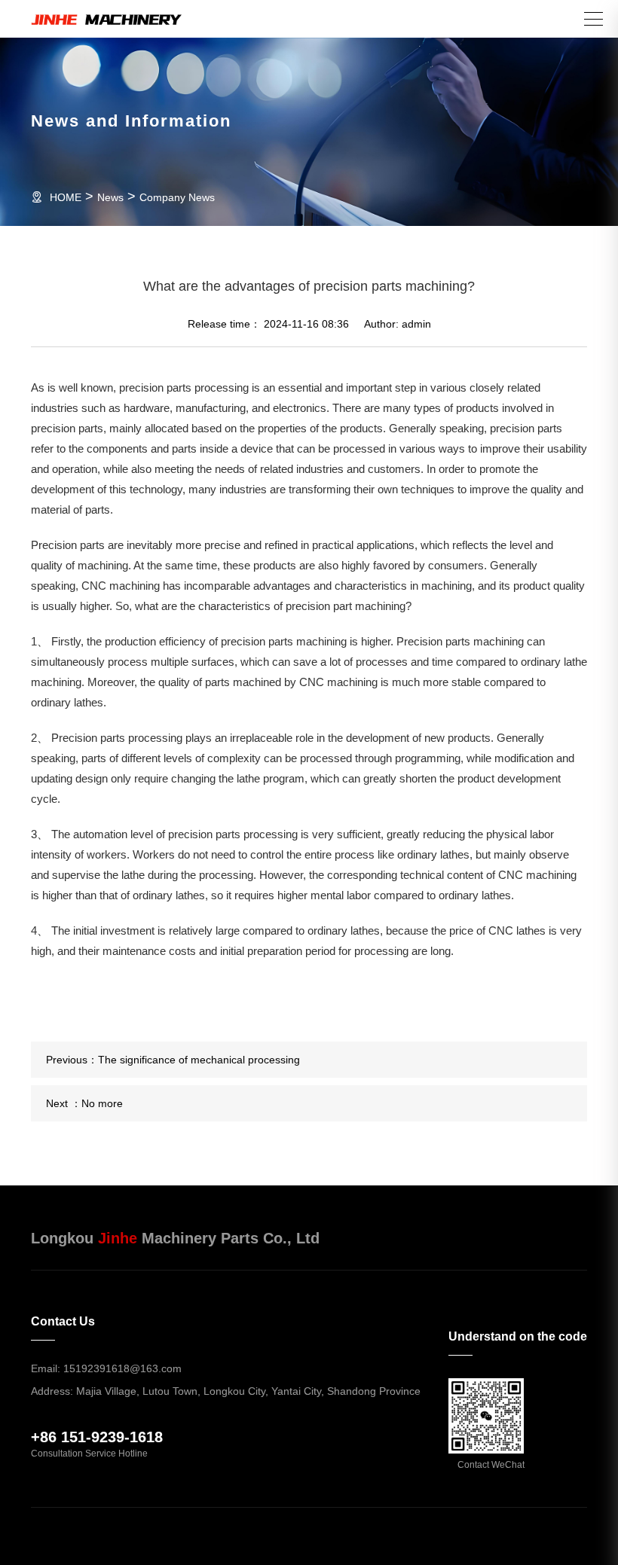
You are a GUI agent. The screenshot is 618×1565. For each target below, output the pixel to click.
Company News (177, 197)
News (110, 197)
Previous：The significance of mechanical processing (173, 1060)
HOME (65, 197)
